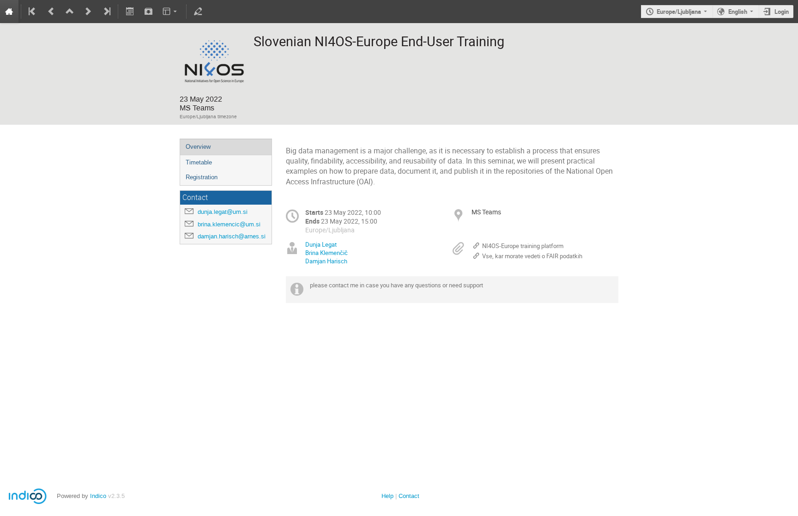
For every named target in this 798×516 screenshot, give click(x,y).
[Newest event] (106, 11)
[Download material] (148, 11)
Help (387, 496)
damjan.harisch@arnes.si (232, 236)
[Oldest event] (33, 11)
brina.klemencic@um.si (229, 224)
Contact (409, 496)
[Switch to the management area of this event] (198, 11)
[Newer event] (88, 11)
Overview (198, 146)
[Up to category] (69, 11)
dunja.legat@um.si (223, 212)
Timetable (199, 162)
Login (781, 11)
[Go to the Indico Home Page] (9, 11)
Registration (202, 177)
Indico (98, 496)
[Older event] (51, 11)
